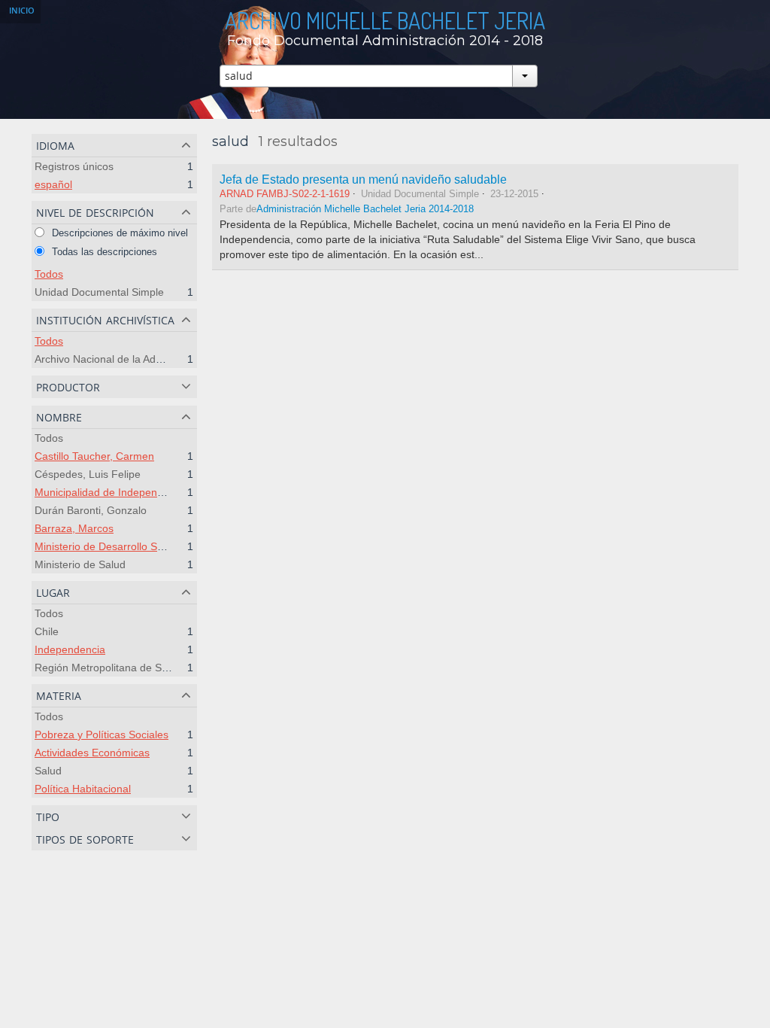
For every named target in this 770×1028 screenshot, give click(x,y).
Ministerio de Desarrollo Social (107, 546)
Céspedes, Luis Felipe (88, 474)
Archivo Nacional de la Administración (124, 359)
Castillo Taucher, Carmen (94, 456)
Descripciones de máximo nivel (118, 233)
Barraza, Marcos (74, 528)
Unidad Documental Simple (99, 292)
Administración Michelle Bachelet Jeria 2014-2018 (365, 209)
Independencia (70, 649)
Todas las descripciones (103, 251)
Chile (47, 631)
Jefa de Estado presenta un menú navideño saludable (363, 179)
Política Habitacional (83, 789)
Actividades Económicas (92, 753)
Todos (49, 274)
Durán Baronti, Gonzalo (91, 510)
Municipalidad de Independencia (112, 492)
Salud (48, 771)
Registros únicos (74, 166)
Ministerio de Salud (80, 564)
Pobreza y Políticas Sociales (101, 734)
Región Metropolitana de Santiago (116, 668)
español (53, 184)
